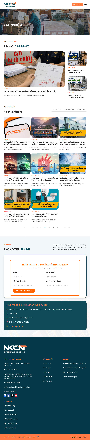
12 (33, 227)
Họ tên (15, 272)
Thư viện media (31, 437)
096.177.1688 (13, 314)
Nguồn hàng (57, 109)
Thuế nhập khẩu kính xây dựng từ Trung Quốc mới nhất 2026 (71, 179)
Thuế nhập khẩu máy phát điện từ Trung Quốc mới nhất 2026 (16, 179)
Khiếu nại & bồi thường (10, 423)
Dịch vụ (13, 437)
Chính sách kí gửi (9, 410)
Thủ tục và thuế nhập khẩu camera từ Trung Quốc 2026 (44, 215)
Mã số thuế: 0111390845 (11, 370)
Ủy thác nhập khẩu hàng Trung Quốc (74, 363)
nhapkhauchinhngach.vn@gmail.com (21, 318)
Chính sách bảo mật (10, 428)
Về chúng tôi (47, 363)
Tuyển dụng (46, 372)
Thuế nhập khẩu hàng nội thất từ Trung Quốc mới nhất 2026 (16, 215)
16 (49, 227)
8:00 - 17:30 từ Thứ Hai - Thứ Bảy (19, 322)
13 (37, 227)
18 (57, 227)
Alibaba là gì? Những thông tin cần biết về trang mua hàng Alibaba (17, 143)
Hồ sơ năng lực (47, 381)
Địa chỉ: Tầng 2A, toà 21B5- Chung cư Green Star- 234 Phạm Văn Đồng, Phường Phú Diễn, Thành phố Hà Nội (18, 376)
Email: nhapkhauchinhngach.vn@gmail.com (17, 387)
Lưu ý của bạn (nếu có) (53, 281)
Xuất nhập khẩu (69, 109)
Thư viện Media (47, 377)
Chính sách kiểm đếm (10, 414)
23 (69, 227)
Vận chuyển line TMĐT (70, 372)
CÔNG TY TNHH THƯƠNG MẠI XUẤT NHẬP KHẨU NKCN (17, 364)
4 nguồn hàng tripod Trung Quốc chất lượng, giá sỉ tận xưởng (77, 71)
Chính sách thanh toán (11, 419)
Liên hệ (39, 437)
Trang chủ (6, 21)
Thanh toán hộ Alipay (70, 377)
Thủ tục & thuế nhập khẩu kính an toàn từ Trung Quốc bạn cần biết (72, 143)
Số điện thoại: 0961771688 (12, 383)
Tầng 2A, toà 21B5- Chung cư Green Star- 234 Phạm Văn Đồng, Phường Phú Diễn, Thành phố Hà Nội (40, 309)
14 (41, 227)
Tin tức (12, 21)
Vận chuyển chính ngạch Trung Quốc (75, 368)
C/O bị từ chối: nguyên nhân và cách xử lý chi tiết (30, 91)
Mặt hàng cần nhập (19, 281)
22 (65, 227)
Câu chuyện (46, 368)
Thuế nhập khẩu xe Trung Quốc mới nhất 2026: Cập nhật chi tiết (44, 179)
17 (53, 227)
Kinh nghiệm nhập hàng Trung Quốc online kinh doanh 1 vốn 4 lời (44, 143)
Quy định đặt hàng (9, 406)
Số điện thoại (50, 272)
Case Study (81, 109)
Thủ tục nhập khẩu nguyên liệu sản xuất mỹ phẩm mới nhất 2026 (77, 96)
